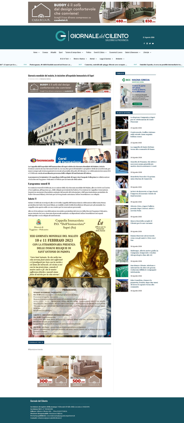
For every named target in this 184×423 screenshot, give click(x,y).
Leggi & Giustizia (105, 59)
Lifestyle (146, 52)
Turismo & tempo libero (73, 52)
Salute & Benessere (131, 52)
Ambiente (119, 59)
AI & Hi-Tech (64, 59)
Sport (61, 52)
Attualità (53, 52)
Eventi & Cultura (99, 52)
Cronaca (45, 52)
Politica (88, 52)
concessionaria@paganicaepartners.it (60, 416)
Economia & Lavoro (115, 52)
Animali (92, 59)
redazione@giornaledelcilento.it (49, 418)
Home (35, 52)
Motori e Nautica (79, 59)
